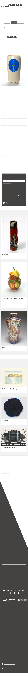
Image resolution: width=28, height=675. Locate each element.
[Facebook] (4, 203)
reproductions (5, 473)
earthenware (5, 138)
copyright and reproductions (9, 474)
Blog (16, 628)
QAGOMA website (6, 630)
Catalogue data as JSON (10, 195)
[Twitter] (6, 203)
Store (3, 632)
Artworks (5, 17)
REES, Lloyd (5, 391)
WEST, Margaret (6, 422)
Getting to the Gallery (9, 664)
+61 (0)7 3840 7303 (9, 666)
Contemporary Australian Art (10, 116)
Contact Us (7, 668)
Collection (11, 11)
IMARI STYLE (5, 349)
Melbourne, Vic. (6, 156)
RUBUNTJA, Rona (6, 305)
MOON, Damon (11, 45)
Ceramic (4, 130)
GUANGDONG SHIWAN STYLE (10, 256)
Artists (13, 17)
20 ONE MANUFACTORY (11, 41)
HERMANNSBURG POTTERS (9, 302)
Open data (4, 628)
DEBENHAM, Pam (7, 449)
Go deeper (22, 17)
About (16, 630)
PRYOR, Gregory (10, 47)
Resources (20, 22)
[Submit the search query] (3, 27)
